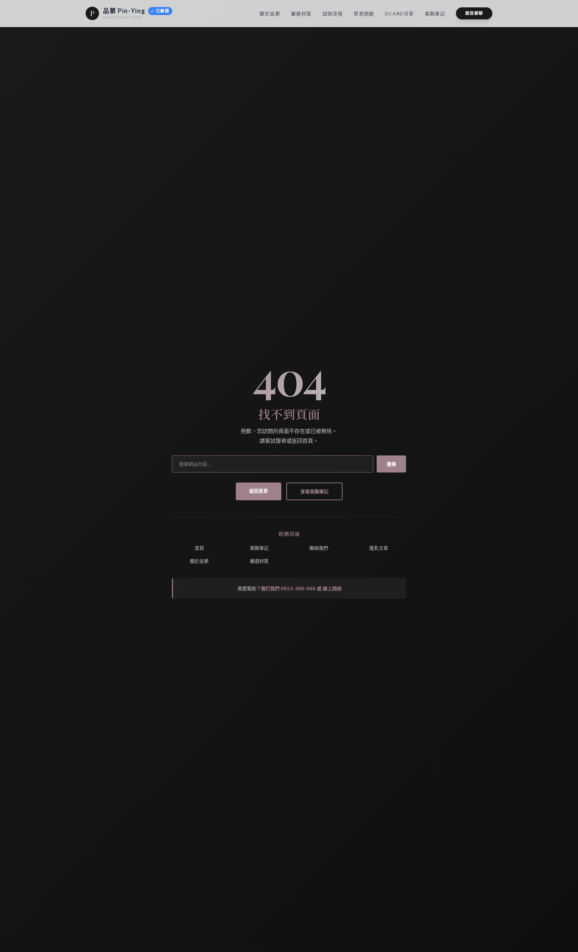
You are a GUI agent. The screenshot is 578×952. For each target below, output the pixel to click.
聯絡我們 (318, 548)
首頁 (199, 548)
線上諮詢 (332, 588)
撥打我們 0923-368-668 (288, 588)
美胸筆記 (259, 548)
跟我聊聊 (474, 13)
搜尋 (391, 464)
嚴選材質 (259, 561)
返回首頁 (258, 491)
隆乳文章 (378, 548)
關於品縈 (199, 561)
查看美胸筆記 (314, 491)
